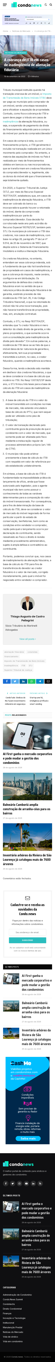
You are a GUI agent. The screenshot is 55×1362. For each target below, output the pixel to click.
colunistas (33, 652)
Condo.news (17, 1357)
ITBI (23, 665)
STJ (30, 665)
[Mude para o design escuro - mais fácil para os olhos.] (46, 4)
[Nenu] (5, 4)
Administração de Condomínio (17, 1295)
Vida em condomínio (13, 1341)
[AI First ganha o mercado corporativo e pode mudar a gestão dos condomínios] (27, 736)
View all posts (27, 639)
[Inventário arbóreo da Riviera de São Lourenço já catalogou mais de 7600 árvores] (27, 837)
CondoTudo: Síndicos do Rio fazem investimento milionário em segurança (15, 701)
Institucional (8, 1322)
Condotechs (9, 1304)
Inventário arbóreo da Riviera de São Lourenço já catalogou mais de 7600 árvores (27, 859)
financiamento (11, 656)
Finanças (7, 1313)
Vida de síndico (10, 1336)
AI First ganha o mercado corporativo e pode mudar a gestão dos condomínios (27, 758)
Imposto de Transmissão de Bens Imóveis (24, 661)
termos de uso (34, 951)
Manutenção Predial (12, 1327)
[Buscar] (50, 4)
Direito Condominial (12, 1309)
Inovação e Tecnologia (14, 1318)
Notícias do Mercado (15, 53)
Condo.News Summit (13, 1299)
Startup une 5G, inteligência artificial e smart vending (39, 701)
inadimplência (10, 121)
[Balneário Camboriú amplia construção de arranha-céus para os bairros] (27, 786)
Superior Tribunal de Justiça (18, 670)
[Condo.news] (26, 4)
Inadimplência (11, 665)
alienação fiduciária (14, 652)
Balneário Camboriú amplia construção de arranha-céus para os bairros (26, 809)
